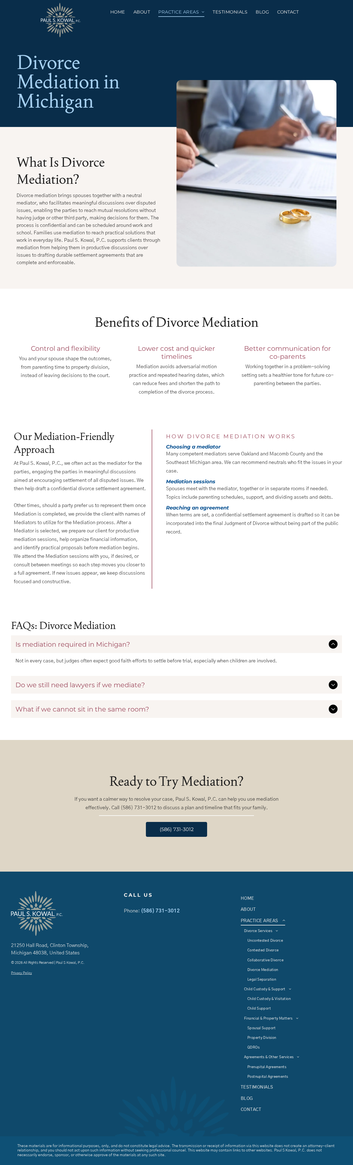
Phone (131, 911)
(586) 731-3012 (160, 911)
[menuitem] (117, 12)
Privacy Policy (21, 973)
